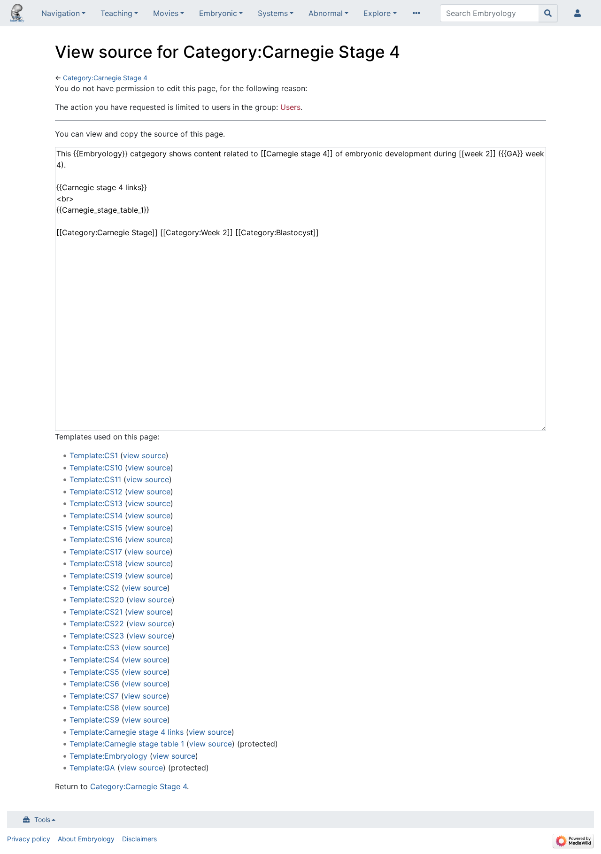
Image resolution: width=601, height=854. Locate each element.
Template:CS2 (94, 587)
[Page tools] (418, 13)
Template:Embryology (108, 756)
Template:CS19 (96, 575)
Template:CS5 (94, 672)
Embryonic (218, 13)
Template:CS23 (96, 635)
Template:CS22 (96, 623)
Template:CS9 (94, 719)
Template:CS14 (96, 515)
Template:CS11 (95, 479)
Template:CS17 (95, 551)
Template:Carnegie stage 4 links (126, 732)
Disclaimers (139, 839)
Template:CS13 (96, 503)
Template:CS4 (94, 659)
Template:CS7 (94, 695)
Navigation (60, 13)
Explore (377, 13)
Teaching (116, 13)
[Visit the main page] (17, 14)
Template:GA (92, 767)
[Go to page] (548, 13)
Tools (42, 819)
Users (290, 107)
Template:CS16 (96, 539)
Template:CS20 (96, 599)
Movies (165, 13)
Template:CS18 (96, 563)
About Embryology (86, 839)
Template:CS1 (93, 455)
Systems (273, 13)
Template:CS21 (96, 611)
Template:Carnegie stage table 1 (126, 743)
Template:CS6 (94, 683)
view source (144, 455)
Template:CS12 (96, 491)
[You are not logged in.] (579, 13)
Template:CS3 (94, 647)
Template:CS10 (96, 467)
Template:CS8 (94, 707)
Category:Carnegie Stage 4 (105, 78)
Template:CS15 (96, 527)
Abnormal (325, 13)
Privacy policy (28, 839)
